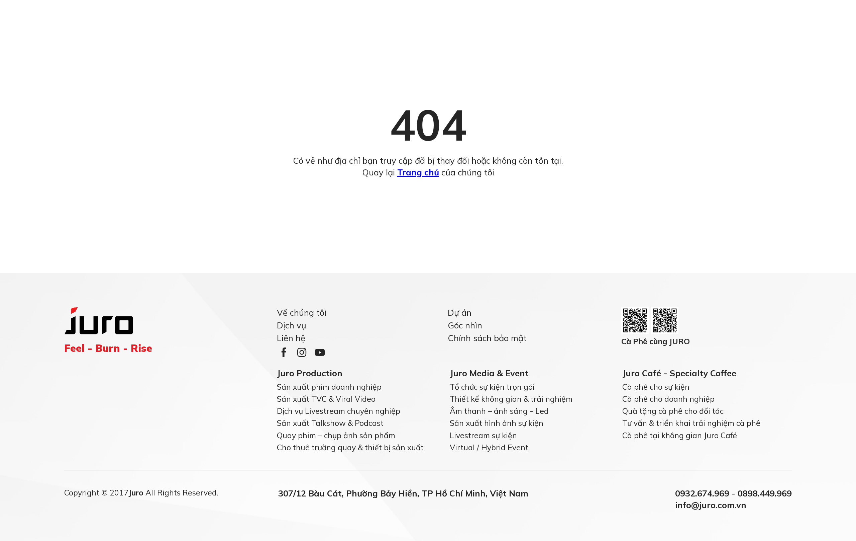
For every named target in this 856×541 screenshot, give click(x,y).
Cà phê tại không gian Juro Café (679, 435)
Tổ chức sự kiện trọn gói (492, 386)
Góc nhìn (465, 324)
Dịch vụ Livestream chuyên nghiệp (338, 411)
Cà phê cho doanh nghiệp (668, 399)
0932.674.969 (702, 493)
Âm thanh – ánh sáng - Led (499, 411)
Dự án (459, 312)
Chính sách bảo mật (487, 337)
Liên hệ (291, 337)
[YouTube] (319, 352)
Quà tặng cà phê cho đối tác (673, 411)
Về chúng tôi (301, 312)
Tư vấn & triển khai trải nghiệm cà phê (691, 423)
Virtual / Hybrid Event (489, 447)
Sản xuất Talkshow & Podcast (330, 423)
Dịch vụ (291, 324)
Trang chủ (418, 172)
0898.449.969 (765, 493)
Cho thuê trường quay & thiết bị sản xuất (350, 447)
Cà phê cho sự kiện (655, 386)
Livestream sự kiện (483, 435)
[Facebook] (283, 352)
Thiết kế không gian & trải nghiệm (511, 399)
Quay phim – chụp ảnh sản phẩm (336, 435)
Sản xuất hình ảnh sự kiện (496, 423)
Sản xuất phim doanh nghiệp (329, 386)
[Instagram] (301, 352)
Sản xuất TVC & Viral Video (326, 399)
